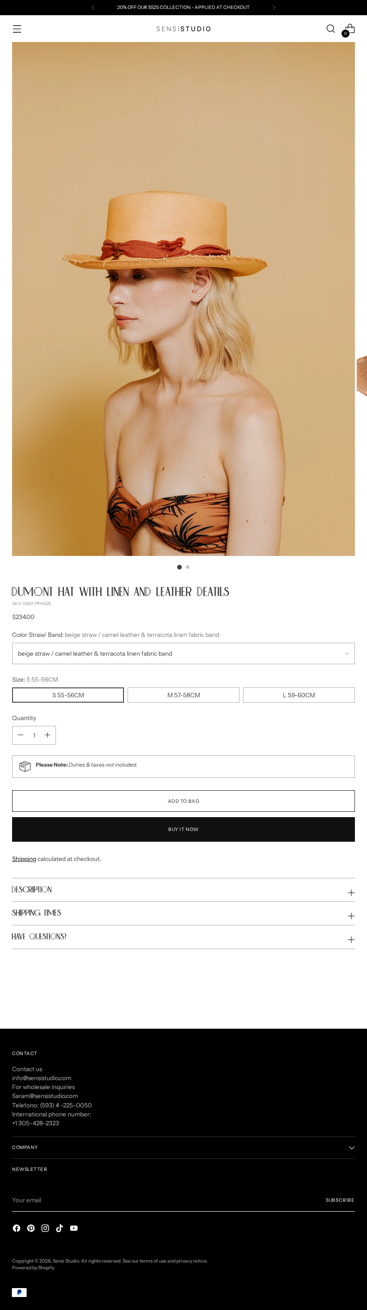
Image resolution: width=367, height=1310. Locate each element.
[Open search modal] (331, 29)
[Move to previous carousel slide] (326, 998)
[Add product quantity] (21, 735)
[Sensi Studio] (183, 28)
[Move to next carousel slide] (347, 997)
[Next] (274, 7)
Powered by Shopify (33, 1268)
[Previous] (93, 7)
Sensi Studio (66, 1261)
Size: (35, 679)
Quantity (24, 717)
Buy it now (183, 829)
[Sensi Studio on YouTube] (74, 1229)
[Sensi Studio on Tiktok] (60, 1229)
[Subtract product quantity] (47, 735)
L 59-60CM (299, 695)
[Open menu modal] (17, 29)
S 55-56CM (68, 695)
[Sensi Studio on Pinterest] (31, 1229)
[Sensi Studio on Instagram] (46, 1229)
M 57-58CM (183, 695)
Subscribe (340, 1200)
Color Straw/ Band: (115, 634)
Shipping (24, 858)
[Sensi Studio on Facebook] (17, 1229)
